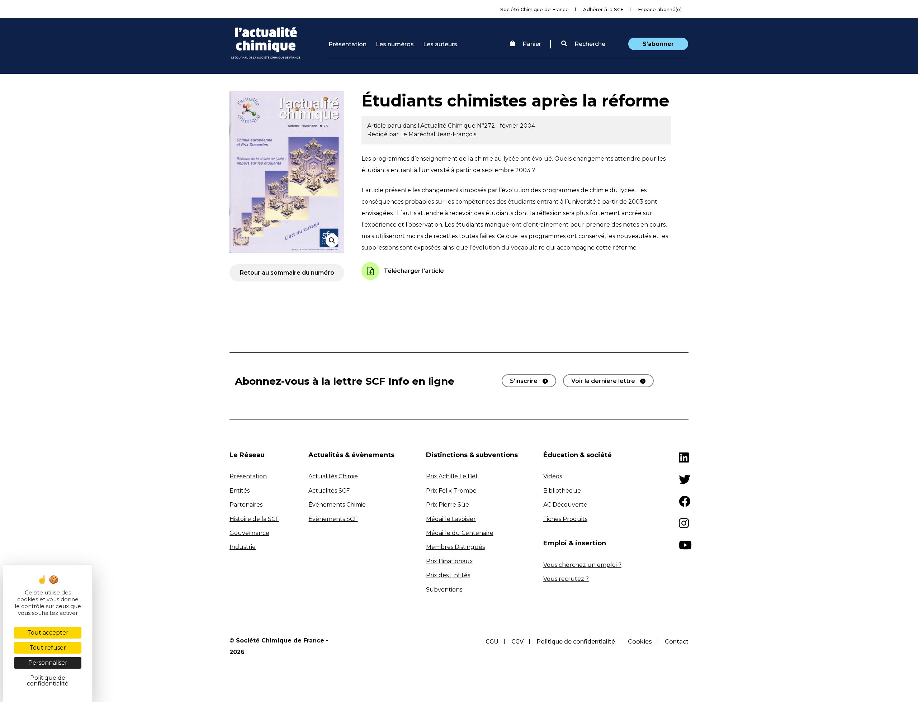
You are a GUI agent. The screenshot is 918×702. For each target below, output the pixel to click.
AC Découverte (565, 504)
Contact (676, 641)
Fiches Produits (565, 519)
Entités (240, 490)
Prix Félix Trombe (451, 490)
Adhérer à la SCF (603, 9)
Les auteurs (440, 44)
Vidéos (552, 476)
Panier (531, 44)
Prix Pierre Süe (447, 504)
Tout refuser (47, 647)
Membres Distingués (455, 547)
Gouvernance (249, 533)
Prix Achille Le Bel (451, 476)
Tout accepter (47, 632)
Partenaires (246, 504)
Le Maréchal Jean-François (438, 134)
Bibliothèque (562, 490)
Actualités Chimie (333, 476)
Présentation (347, 44)
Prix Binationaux (449, 561)
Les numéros (395, 44)
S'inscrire (524, 381)
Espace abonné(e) (660, 9)
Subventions (444, 589)
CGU (492, 641)
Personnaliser (47, 662)
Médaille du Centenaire (459, 533)
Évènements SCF (333, 519)
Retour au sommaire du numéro (287, 272)
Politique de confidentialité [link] (47, 680)
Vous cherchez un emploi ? (582, 564)
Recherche (589, 44)
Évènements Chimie (337, 504)
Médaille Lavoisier (451, 519)
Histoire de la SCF (254, 519)
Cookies (640, 641)
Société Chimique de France (534, 9)
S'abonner (658, 44)
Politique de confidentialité (575, 641)
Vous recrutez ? (566, 578)
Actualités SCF (329, 490)
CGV (517, 641)
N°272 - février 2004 (506, 125)
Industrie (243, 547)
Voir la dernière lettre (603, 381)
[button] (583, 44)
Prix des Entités (448, 575)
